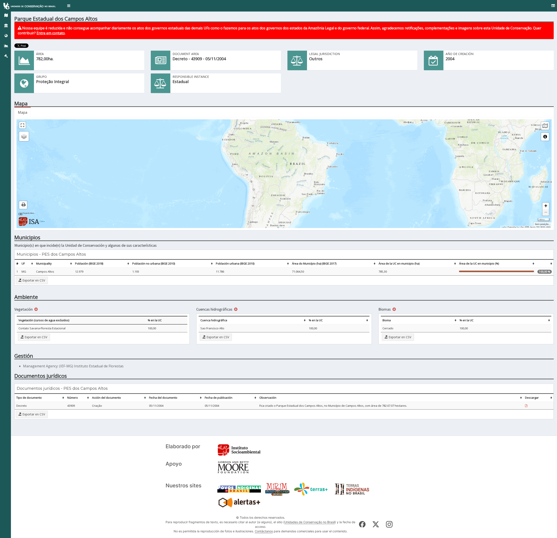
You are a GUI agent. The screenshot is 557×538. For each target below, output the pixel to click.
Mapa (22, 112)
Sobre (42, 221)
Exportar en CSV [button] (33, 280)
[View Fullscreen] (22, 125)
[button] (69, 6)
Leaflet (504, 227)
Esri (518, 227)
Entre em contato (51, 33)
